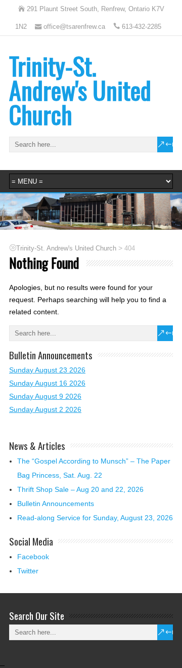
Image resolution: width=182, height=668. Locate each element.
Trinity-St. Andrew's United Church (80, 90)
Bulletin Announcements (55, 503)
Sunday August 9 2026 (45, 396)
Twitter (27, 571)
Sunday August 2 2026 (45, 409)
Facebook (33, 557)
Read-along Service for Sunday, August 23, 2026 (95, 518)
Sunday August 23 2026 (47, 370)
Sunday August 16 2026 (47, 383)
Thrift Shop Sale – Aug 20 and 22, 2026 (80, 489)
